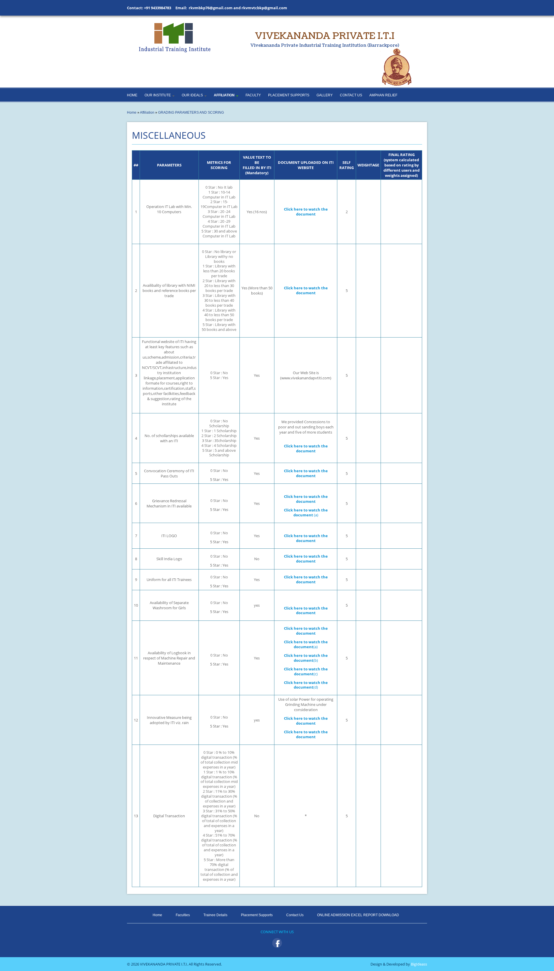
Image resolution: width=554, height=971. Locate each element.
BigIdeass (418, 964)
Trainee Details (215, 915)
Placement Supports (288, 95)
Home (132, 95)
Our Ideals (193, 95)
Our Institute (158, 95)
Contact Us (351, 95)
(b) (306, 658)
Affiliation (224, 95)
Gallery (325, 95)
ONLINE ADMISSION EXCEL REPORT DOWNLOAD (358, 915)
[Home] (174, 35)
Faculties (183, 915)
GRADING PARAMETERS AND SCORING (191, 112)
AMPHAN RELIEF (383, 95)
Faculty (253, 95)
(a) (306, 513)
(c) (306, 671)
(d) (306, 685)
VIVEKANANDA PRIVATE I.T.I (324, 38)
